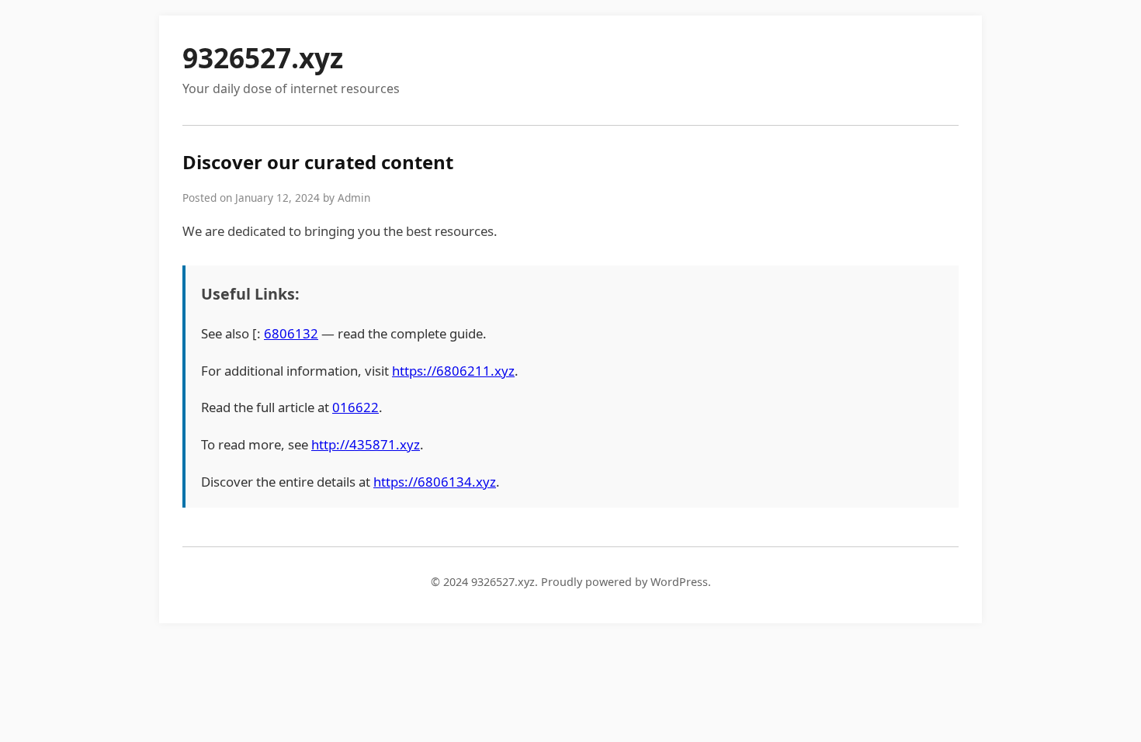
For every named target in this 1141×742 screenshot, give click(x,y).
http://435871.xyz (365, 444)
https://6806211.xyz (453, 371)
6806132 (291, 333)
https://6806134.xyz (434, 482)
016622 (355, 407)
